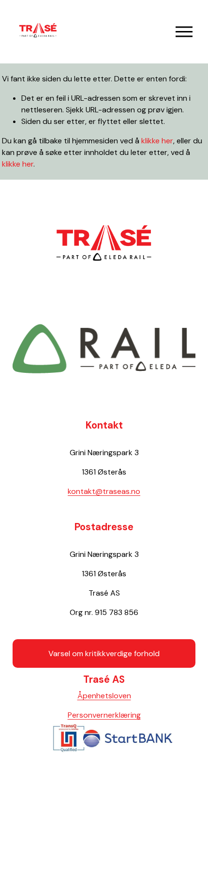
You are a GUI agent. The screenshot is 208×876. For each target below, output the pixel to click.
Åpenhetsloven (104, 696)
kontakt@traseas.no (104, 491)
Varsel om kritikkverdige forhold (104, 653)
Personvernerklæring (104, 715)
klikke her (157, 141)
